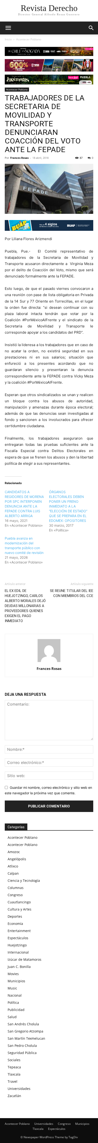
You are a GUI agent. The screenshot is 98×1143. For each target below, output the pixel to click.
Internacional (18, 952)
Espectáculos (18, 938)
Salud (12, 1017)
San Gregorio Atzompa (25, 1031)
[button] (91, 28)
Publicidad (16, 1009)
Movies (13, 974)
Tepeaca (14, 1067)
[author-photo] (49, 662)
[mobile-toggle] (8, 28)
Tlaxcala (14, 1074)
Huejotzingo (17, 945)
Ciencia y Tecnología (24, 880)
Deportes (15, 916)
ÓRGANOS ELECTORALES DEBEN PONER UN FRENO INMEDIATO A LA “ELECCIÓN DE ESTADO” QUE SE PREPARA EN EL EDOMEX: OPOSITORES (68, 506)
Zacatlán (14, 1095)
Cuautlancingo (19, 902)
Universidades (19, 1088)
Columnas (16, 887)
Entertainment (19, 930)
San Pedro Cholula (22, 1045)
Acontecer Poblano (28, 39)
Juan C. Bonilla (19, 966)
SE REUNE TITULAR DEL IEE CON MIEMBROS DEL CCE (71, 593)
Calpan (13, 873)
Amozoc (14, 852)
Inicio (8, 39)
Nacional (15, 995)
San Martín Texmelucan (26, 1038)
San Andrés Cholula (23, 1024)
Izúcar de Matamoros (24, 959)
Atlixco (13, 866)
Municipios (16, 981)
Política (13, 1002)
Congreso (15, 895)
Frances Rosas (19, 158)
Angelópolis (17, 859)
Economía (15, 923)
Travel (12, 1081)
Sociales (14, 1060)
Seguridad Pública (22, 1052)
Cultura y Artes (19, 909)
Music (12, 988)
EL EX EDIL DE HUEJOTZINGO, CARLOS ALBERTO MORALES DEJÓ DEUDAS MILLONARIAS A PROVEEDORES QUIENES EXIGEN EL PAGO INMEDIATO (25, 606)
